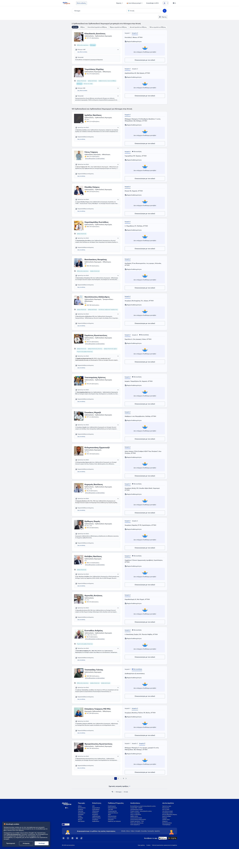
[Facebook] (63, 838)
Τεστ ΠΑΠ (110, 809)
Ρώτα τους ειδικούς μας (136, 823)
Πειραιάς (80, 809)
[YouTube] (76, 838)
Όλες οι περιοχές (135, 812)
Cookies (148, 845)
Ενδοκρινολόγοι (96, 818)
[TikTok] (81, 838)
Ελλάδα (123, 831)
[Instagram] (67, 838)
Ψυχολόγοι (95, 814)
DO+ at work (165, 809)
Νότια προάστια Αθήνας (158, 27)
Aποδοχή (42, 843)
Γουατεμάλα (150, 831)
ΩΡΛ (93, 806)
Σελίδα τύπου (166, 819)
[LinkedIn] (72, 838)
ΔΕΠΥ (109, 814)
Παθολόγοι (95, 812)
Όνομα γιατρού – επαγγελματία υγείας (141, 811)
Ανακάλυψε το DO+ (167, 812)
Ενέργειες (165, 821)
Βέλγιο (128, 831)
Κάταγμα (119, 792)
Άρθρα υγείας (134, 816)
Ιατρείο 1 (127, 33)
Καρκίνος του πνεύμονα (114, 821)
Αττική (75, 27)
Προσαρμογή (10, 843)
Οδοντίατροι (95, 811)
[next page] (126, 778)
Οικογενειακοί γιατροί (136, 809)
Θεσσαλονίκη (82, 807)
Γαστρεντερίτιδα (112, 811)
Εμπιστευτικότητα (167, 823)
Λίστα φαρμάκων (135, 824)
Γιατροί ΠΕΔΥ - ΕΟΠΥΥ (136, 807)
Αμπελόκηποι (81, 812)
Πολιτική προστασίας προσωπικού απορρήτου (164, 845)
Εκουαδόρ (144, 831)
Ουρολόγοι (95, 819)
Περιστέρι (80, 811)
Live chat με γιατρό (167, 811)
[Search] (164, 11)
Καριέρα (164, 818)
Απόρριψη (26, 843)
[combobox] (99, 11)
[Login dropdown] (166, 3)
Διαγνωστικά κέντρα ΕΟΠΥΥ (138, 819)
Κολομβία (138, 831)
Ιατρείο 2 (135, 33)
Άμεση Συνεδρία (166, 816)
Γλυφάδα (80, 818)
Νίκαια (80, 819)
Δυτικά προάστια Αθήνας (138, 27)
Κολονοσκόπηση (112, 807)
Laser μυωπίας (112, 818)
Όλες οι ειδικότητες (135, 814)
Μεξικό (133, 831)
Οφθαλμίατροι (96, 816)
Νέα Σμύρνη (81, 821)
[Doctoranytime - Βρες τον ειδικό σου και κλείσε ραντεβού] (112, 792)
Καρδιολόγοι (95, 821)
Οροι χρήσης (141, 845)
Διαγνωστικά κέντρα (136, 818)
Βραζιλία (157, 831)
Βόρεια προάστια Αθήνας (118, 27)
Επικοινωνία (165, 807)
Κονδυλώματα (112, 806)
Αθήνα (82, 27)
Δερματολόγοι (96, 807)
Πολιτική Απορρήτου (14, 834)
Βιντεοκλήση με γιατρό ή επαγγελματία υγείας (143, 806)
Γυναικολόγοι (95, 809)
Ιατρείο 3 (142, 743)
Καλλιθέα (80, 814)
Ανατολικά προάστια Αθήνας (97, 27)
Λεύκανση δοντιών (113, 812)
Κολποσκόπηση (112, 816)
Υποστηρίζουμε (166, 824)
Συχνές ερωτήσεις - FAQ (137, 821)
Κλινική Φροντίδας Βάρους (169, 814)
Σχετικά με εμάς (166, 806)
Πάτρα (80, 816)
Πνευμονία (111, 819)
